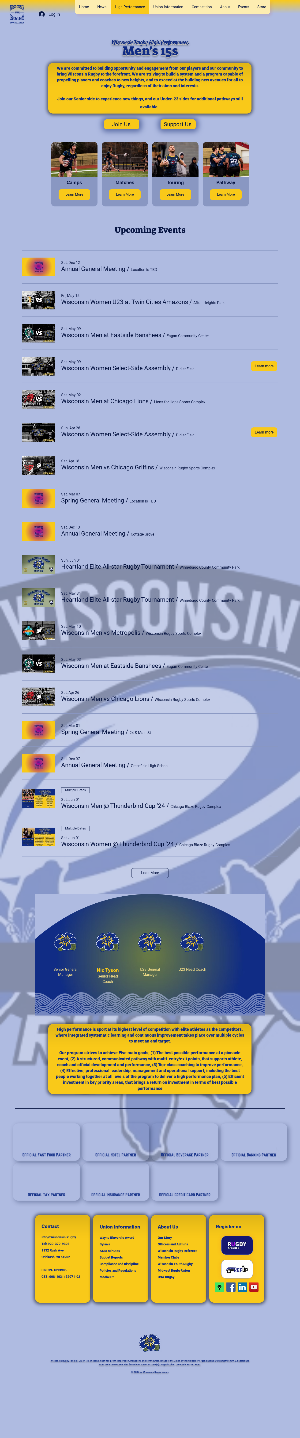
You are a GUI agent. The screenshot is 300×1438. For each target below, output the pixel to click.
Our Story (165, 1238)
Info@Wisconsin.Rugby (58, 1237)
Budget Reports (111, 1257)
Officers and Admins (173, 1244)
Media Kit (107, 1277)
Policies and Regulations (118, 1270)
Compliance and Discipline (119, 1264)
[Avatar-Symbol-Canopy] (219, 1287)
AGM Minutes (110, 1251)
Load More (150, 873)
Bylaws (105, 1244)
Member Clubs (168, 1257)
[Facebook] (231, 1287)
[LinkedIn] (242, 1287)
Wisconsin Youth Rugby (175, 1264)
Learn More (74, 194)
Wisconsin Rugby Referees (177, 1251)
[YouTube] (254, 1287)
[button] (202, 7)
